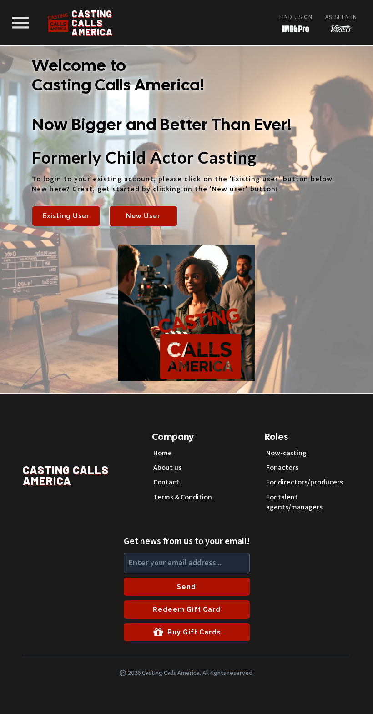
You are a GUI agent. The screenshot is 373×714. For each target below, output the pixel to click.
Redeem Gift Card (187, 609)
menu (20, 22)
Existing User (66, 216)
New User (143, 216)
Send (186, 586)
